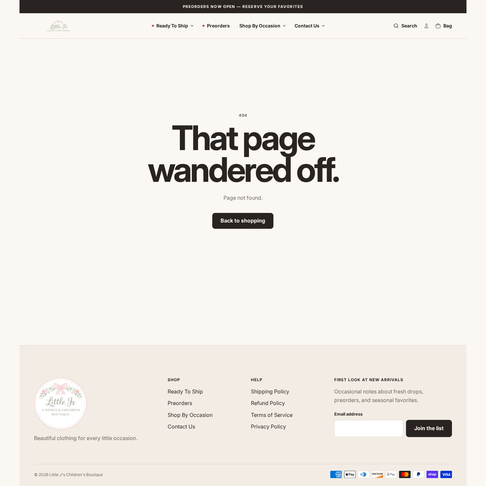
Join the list (429, 428)
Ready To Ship (172, 25)
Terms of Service (272, 415)
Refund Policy (268, 403)
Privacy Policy (268, 426)
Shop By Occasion (259, 25)
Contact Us (307, 25)
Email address (348, 414)
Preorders (218, 25)
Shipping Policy (270, 391)
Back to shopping (243, 220)
